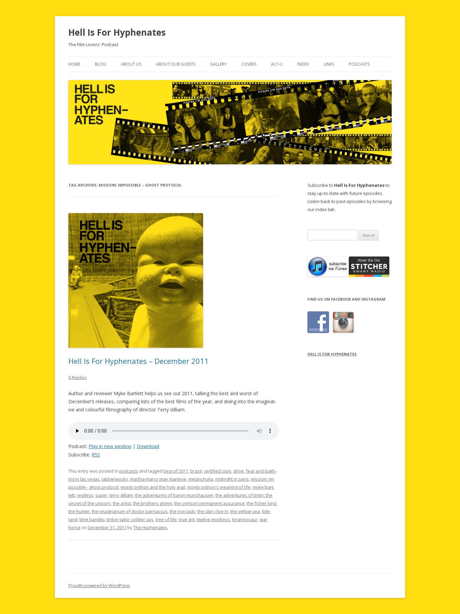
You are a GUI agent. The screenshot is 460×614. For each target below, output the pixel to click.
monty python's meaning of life (219, 487)
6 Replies (77, 377)
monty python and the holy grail (153, 487)
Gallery (218, 64)
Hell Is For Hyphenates (117, 32)
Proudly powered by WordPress (99, 585)
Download (148, 446)
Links (329, 64)
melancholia (200, 479)
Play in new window (110, 446)
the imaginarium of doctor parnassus (130, 511)
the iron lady (182, 511)
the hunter (79, 511)
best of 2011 (175, 471)
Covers (248, 64)
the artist (122, 503)
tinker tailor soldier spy (130, 519)
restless (85, 495)
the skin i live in (212, 511)
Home (74, 64)
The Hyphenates (150, 527)
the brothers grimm (152, 503)
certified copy (217, 471)
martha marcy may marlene (158, 479)
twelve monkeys (213, 519)
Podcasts (359, 64)
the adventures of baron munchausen (174, 495)
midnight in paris (232, 479)
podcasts (128, 471)
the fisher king (261, 503)
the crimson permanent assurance (209, 503)
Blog (100, 64)
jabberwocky (115, 479)
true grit (187, 519)
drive (238, 471)
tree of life (166, 519)
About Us (131, 64)
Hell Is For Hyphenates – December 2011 (138, 361)
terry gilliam (121, 495)
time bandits (92, 519)
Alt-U (277, 64)
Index (303, 64)
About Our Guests (175, 64)
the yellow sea (245, 511)
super (101, 495)
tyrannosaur (245, 519)
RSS (96, 454)
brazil (196, 471)
